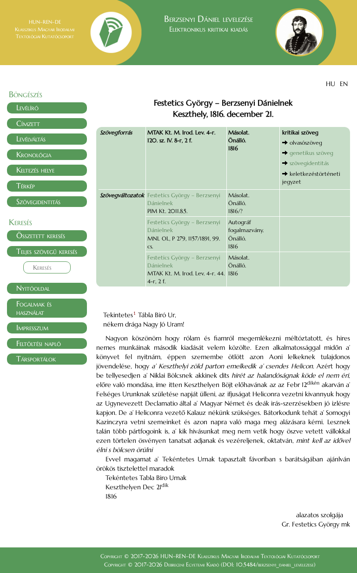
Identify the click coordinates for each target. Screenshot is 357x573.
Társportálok (36, 358)
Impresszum (32, 327)
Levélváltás (31, 138)
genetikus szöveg (311, 152)
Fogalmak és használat (34, 308)
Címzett (28, 123)
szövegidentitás (309, 163)
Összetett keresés (40, 235)
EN (344, 84)
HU (330, 84)
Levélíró (27, 107)
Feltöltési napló (38, 343)
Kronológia (33, 154)
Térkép (25, 185)
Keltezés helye (35, 169)
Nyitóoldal (33, 288)
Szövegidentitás (38, 201)
